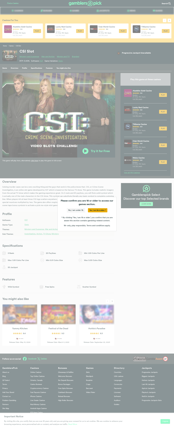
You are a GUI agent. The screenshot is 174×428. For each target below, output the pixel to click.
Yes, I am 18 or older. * (97, 210)
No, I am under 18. (76, 210)
